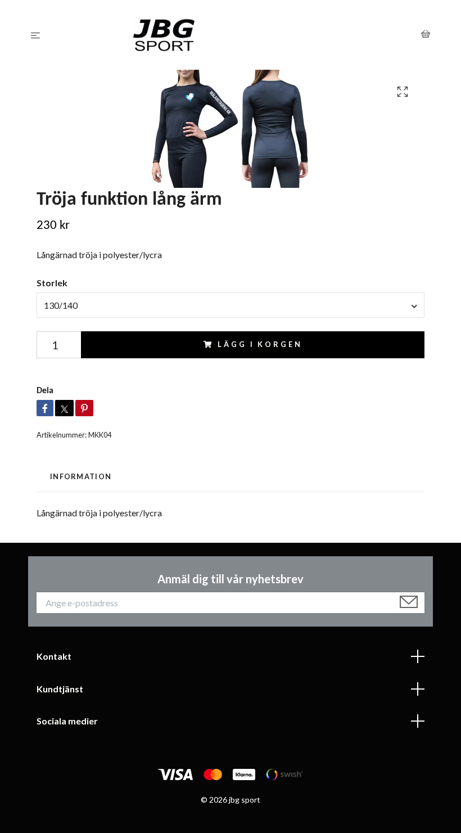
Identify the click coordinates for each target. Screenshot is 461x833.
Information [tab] (80, 476)
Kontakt (54, 656)
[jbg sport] (233, 35)
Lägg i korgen (260, 344)
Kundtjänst (60, 688)
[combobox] (230, 304)
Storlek (52, 282)
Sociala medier (67, 720)
